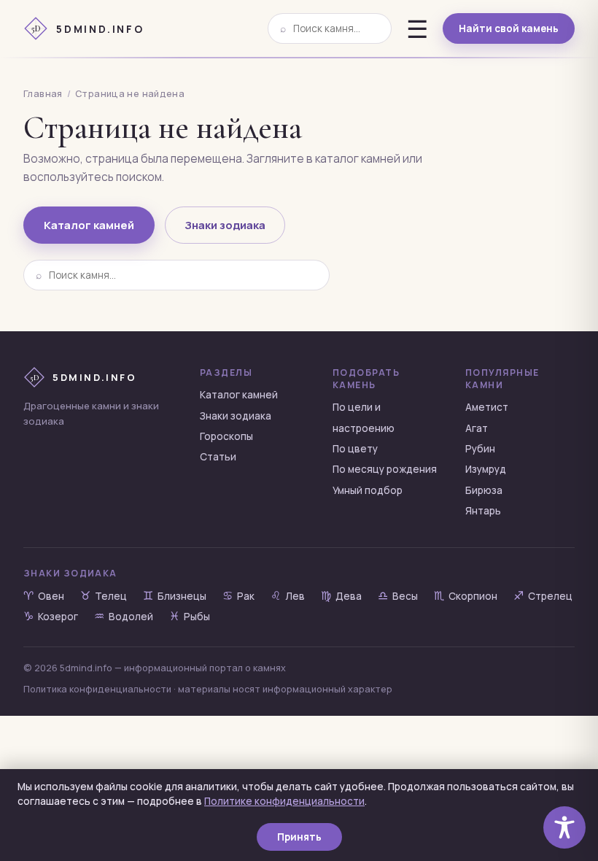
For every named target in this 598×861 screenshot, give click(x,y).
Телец (103, 596)
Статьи (218, 456)
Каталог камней (89, 225)
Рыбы (189, 616)
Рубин (480, 448)
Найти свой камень (509, 28)
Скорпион (465, 596)
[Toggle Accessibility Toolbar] (564, 827)
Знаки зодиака (225, 225)
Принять (299, 836)
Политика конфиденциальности (97, 689)
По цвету (355, 448)
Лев (288, 596)
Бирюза (483, 490)
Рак (238, 596)
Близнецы (174, 596)
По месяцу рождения (385, 469)
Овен (43, 596)
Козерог (50, 616)
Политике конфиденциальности (284, 801)
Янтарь (483, 510)
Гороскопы (226, 436)
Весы (398, 596)
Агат (476, 428)
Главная (43, 94)
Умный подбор (368, 490)
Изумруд (485, 469)
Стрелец (542, 596)
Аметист (486, 407)
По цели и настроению (364, 417)
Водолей (123, 616)
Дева (341, 596)
